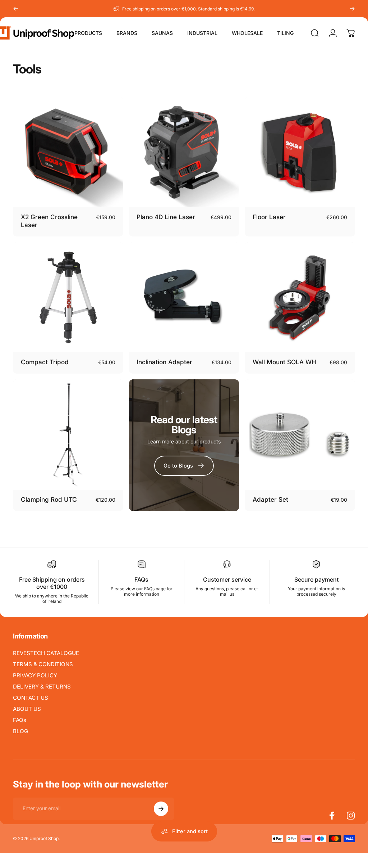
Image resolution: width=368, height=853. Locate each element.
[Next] (352, 8)
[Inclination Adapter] (184, 297)
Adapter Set (270, 499)
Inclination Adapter (164, 362)
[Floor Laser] (300, 152)
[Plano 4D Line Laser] (184, 152)
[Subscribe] (161, 809)
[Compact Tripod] (68, 297)
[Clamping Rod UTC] (68, 434)
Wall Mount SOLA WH (284, 362)
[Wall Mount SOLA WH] (300, 297)
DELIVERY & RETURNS (42, 686)
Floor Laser (269, 217)
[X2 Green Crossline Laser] (68, 152)
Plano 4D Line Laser (166, 217)
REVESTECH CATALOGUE (46, 653)
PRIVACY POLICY (35, 675)
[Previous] (16, 8)
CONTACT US (30, 697)
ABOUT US (27, 708)
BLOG (20, 731)
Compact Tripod (45, 362)
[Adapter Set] (300, 434)
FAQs (19, 720)
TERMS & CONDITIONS (43, 664)
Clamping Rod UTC (49, 499)
